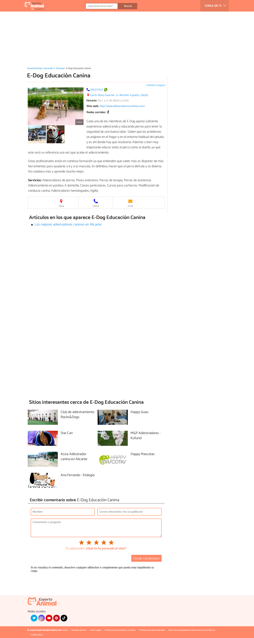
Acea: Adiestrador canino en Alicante (74, 457)
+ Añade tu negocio (155, 85)
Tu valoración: (74, 549)
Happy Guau (139, 412)
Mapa (61, 206)
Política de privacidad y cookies (120, 630)
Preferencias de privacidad (152, 630)
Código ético (36, 634)
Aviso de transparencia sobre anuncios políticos (191, 630)
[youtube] (49, 618)
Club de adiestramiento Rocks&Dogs (77, 415)
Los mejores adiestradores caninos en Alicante (68, 224)
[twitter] (34, 618)
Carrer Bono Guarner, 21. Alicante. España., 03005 (119, 95)
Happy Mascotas (143, 454)
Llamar (96, 206)
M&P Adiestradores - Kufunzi (146, 436)
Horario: (91, 100)
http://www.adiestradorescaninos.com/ (122, 106)
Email (130, 206)
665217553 (96, 89)
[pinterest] (56, 618)
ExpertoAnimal (34, 68)
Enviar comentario (146, 558)
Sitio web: (92, 106)
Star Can (67, 433)
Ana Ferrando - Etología (77, 475)
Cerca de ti (49, 68)
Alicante (60, 68)
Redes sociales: (96, 112)
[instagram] (41, 618)
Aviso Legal (95, 630)
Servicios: (35, 180)
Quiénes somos (78, 630)
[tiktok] (64, 618)
